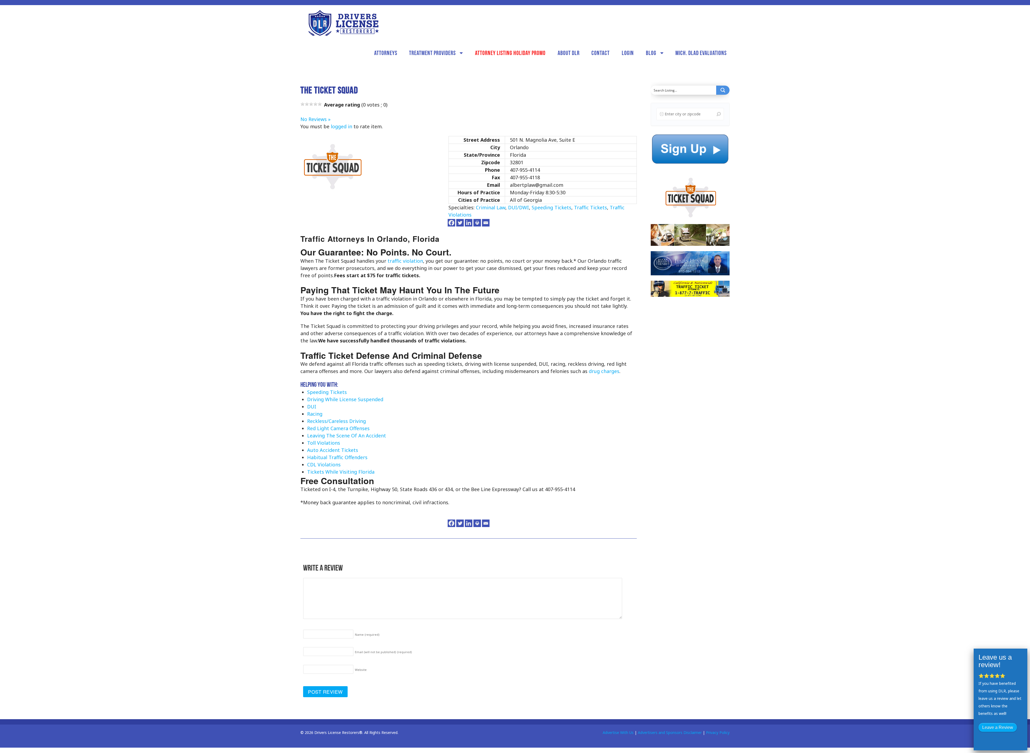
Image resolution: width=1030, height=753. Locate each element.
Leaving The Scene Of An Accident (346, 435)
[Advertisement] (691, 385)
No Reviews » (315, 119)
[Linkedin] (468, 222)
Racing (314, 414)
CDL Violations (324, 464)
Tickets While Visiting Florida (340, 472)
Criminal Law (490, 207)
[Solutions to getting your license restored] (343, 23)
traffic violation (405, 261)
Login (628, 53)
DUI (311, 406)
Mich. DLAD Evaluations (701, 53)
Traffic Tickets (590, 207)
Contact (600, 53)
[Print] (477, 222)
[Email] (486, 222)
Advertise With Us (618, 732)
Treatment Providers (432, 53)
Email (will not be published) (383, 652)
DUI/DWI (518, 207)
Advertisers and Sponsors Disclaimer (670, 732)
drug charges (604, 371)
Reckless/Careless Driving (336, 421)
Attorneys (385, 53)
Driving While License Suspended (345, 399)
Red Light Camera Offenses (338, 428)
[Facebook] (451, 222)
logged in (341, 126)
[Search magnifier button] (723, 90)
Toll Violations (323, 443)
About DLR (569, 53)
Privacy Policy (718, 732)
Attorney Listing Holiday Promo (510, 53)
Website (361, 670)
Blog (651, 53)
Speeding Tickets (551, 207)
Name (367, 635)
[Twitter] (460, 222)
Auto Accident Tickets (332, 450)
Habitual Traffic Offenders (337, 457)
